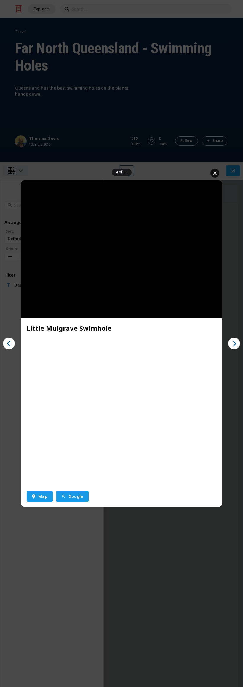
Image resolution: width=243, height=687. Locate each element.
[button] (9, 343)
